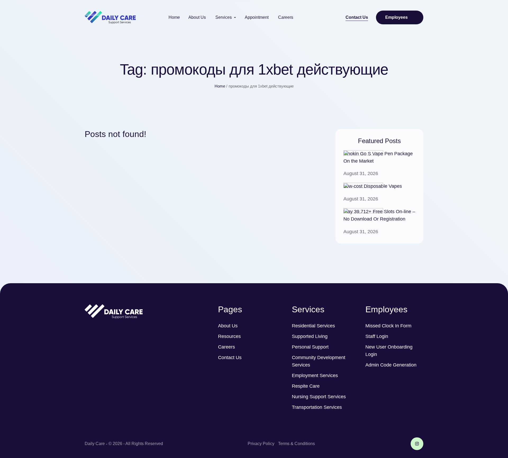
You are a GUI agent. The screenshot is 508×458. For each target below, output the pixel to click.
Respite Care (306, 386)
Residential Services (313, 325)
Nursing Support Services (319, 396)
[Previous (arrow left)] (9, 229)
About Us (228, 325)
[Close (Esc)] (502, 6)
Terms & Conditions (296, 443)
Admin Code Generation (390, 365)
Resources (229, 336)
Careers (226, 347)
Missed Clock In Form (388, 325)
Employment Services (315, 375)
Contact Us (230, 357)
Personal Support (310, 347)
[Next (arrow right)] (498, 229)
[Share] (490, 6)
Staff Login (376, 336)
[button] (357, 17)
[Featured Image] (363, 154)
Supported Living (310, 336)
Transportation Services (317, 407)
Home (220, 86)
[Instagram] (417, 443)
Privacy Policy (261, 443)
